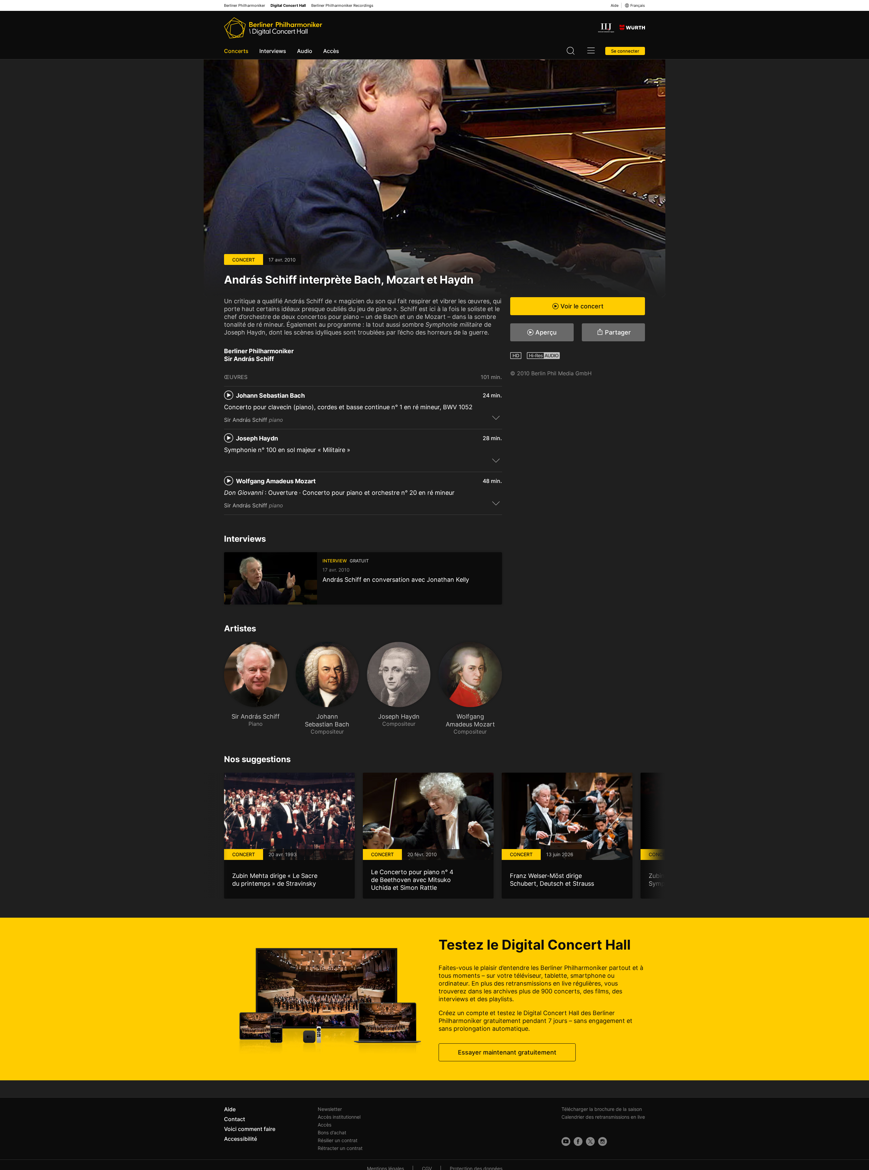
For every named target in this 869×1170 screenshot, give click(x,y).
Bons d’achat (332, 1132)
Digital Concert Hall (288, 5)
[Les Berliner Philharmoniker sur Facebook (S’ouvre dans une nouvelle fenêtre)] (578, 1141)
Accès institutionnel (339, 1117)
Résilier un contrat (337, 1140)
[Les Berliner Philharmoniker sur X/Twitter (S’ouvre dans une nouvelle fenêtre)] (590, 1141)
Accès (331, 51)
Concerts (236, 51)
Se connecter (625, 51)
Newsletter (330, 1109)
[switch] (496, 417)
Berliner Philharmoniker (244, 5)
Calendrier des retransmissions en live (603, 1117)
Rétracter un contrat (340, 1148)
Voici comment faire (249, 1129)
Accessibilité (240, 1138)
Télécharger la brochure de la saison (601, 1109)
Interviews (272, 51)
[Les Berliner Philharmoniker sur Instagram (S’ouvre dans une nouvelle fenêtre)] (602, 1141)
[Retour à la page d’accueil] (273, 27)
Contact (234, 1119)
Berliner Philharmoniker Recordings (342, 5)
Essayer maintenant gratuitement (507, 1052)
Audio (304, 51)
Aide (614, 5)
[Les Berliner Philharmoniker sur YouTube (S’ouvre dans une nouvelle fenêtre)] (565, 1141)
